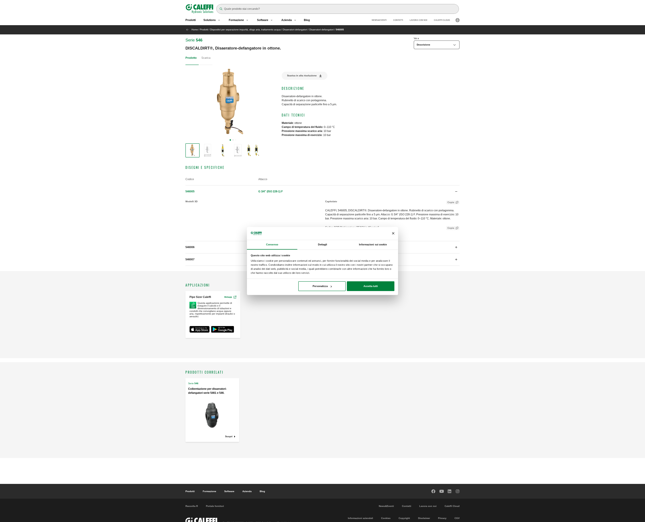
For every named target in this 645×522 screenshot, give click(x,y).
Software (229, 491)
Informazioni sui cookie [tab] (373, 244)
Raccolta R (191, 506)
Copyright (404, 518)
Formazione (209, 491)
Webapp (228, 297)
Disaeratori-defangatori (295, 29)
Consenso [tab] (272, 244)
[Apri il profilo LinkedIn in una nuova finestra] (449, 491)
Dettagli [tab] (322, 244)
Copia (450, 202)
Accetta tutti (370, 286)
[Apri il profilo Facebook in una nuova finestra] (433, 491)
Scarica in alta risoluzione (302, 75)
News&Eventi (379, 20)
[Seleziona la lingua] (458, 20)
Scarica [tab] (205, 57)
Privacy (442, 518)
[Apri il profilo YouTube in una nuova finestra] (441, 491)
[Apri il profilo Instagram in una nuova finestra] (458, 491)
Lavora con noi (418, 20)
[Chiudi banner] (393, 233)
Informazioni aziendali (360, 518)
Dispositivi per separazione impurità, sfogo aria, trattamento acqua (245, 29)
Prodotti (190, 20)
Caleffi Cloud (442, 20)
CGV (457, 518)
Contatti (398, 20)
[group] (192, 150)
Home (194, 29)
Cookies (386, 518)
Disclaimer (424, 518)
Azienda (247, 491)
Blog (307, 20)
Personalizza (320, 286)
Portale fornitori (215, 506)
